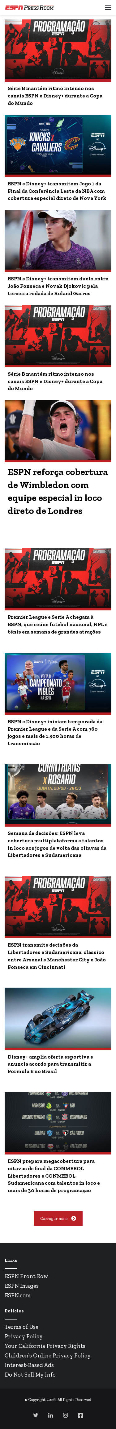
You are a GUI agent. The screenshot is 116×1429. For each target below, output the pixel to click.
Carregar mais (53, 1218)
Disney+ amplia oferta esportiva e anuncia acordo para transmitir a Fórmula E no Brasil (50, 1064)
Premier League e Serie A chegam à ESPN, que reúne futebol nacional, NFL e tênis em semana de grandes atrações (58, 624)
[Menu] (108, 10)
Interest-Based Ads (29, 1365)
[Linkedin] (50, 1415)
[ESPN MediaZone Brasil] (29, 7)
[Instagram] (65, 1415)
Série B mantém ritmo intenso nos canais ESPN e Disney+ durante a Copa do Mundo (55, 95)
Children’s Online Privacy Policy (48, 1355)
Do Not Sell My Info (30, 1374)
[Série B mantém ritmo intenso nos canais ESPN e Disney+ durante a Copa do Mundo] (58, 49)
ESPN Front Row (26, 1276)
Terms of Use (21, 1326)
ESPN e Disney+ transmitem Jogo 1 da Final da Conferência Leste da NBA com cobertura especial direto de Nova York (57, 190)
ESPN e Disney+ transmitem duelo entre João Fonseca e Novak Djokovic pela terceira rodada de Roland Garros (58, 285)
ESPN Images (22, 1285)
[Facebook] (80, 1415)
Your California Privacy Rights (45, 1345)
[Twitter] (35, 1415)
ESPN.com (18, 1295)
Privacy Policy (24, 1336)
